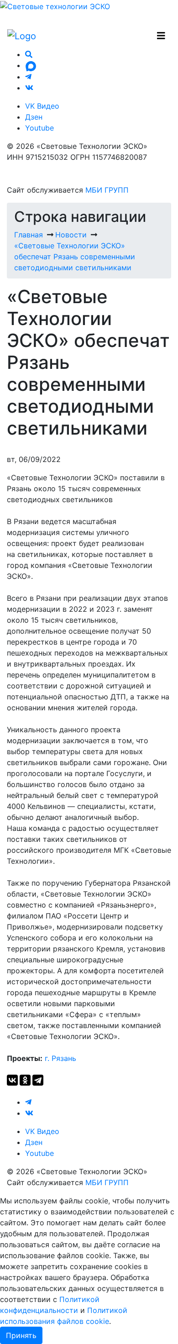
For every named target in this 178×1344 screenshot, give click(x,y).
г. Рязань (60, 1058)
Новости (71, 234)
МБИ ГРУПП (107, 189)
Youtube (39, 127)
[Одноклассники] (25, 1080)
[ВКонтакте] (12, 1080)
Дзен (33, 116)
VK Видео (42, 105)
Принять (21, 1335)
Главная (28, 234)
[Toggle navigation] (161, 36)
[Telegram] (37, 1080)
